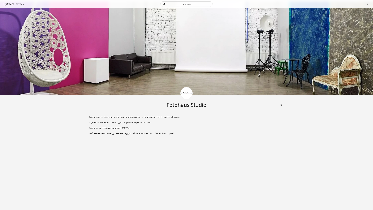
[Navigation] (367, 3)
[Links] (281, 105)
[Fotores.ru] (14, 4)
